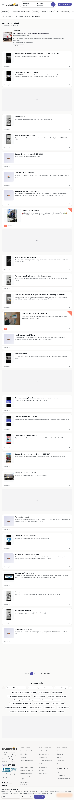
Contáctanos (61, 775)
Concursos (60, 754)
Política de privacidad (26, 770)
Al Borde (41, 770)
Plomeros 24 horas (39, 696)
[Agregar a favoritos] (69, 66)
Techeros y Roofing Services (51, 700)
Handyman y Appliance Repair (57, 696)
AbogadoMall (43, 767)
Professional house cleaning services (19, 696)
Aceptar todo (39, 797)
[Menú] (3, 4)
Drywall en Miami (50, 707)
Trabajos (23, 757)
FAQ (58, 772)
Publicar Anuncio (64, 4)
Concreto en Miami (63, 707)
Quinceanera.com (44, 754)
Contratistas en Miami (35, 707)
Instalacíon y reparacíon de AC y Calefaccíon (23, 711)
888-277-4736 (9, 765)
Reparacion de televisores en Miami (20, 703)
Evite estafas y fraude (26, 767)
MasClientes (42, 764)
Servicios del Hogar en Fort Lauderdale (40, 688)
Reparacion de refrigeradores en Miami (52, 711)
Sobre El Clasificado (26, 751)
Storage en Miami (44, 692)
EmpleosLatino (43, 757)
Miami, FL (10, 16)
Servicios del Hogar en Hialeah (16, 688)
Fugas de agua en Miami (41, 703)
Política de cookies (26, 773)
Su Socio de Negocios (45, 760)
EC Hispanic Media (44, 751)
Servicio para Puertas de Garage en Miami (26, 700)
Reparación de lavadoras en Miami (15, 707)
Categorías (60, 760)
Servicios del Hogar (24, 16)
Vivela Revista (43, 773)
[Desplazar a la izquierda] (3, 687)
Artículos (59, 757)
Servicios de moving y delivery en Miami (24, 692)
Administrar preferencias (11, 797)
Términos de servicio (26, 760)
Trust (21, 764)
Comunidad (60, 751)
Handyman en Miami (58, 703)
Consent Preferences (63, 778)
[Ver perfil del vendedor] (5, 211)
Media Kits (23, 754)
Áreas (59, 764)
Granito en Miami (57, 692)
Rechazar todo (27, 797)
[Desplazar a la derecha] (70, 687)
